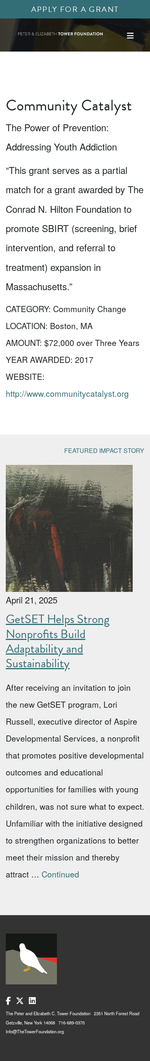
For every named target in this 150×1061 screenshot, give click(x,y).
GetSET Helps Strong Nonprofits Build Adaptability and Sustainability (58, 641)
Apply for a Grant (75, 9)
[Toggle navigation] (130, 35)
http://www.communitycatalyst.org (67, 393)
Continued (60, 874)
